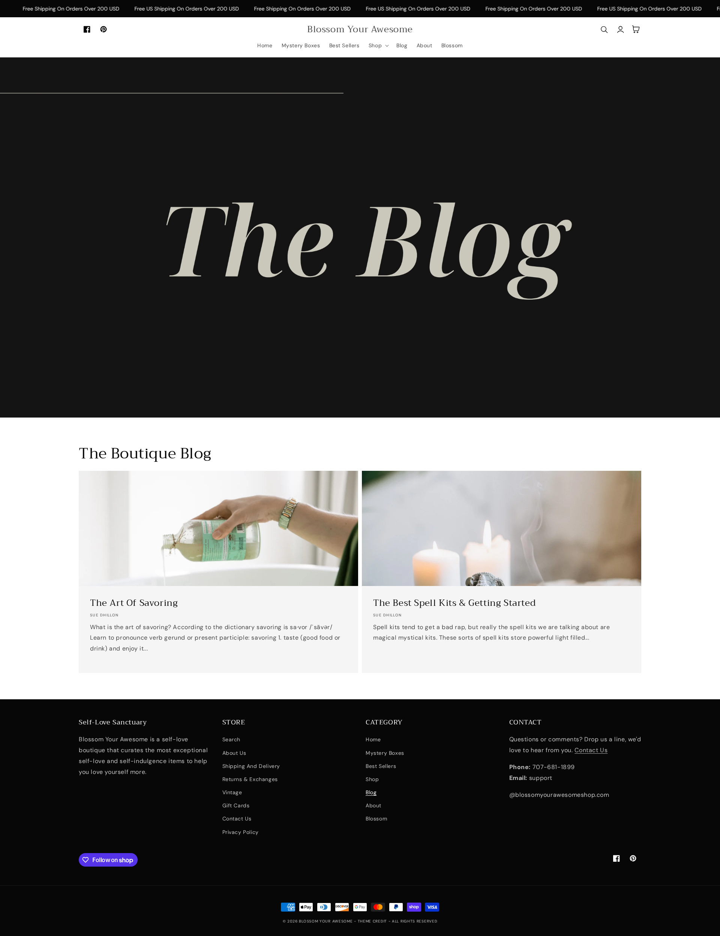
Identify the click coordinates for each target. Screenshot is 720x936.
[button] (378, 45)
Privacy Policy (240, 832)
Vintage (232, 792)
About (373, 805)
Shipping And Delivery (251, 766)
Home (373, 739)
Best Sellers (381, 766)
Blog (371, 792)
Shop (372, 779)
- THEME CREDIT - (373, 921)
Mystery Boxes (385, 753)
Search (231, 739)
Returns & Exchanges (250, 779)
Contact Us (237, 818)
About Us (234, 753)
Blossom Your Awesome (326, 921)
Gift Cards (236, 805)
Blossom (376, 818)
